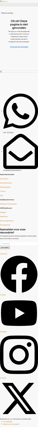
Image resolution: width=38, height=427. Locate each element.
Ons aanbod (4, 179)
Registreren (4, 216)
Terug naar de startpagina (19, 47)
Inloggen (3, 212)
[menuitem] (2, 8)
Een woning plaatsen (7, 221)
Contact (3, 191)
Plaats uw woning (7, 13)
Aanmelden (5, 247)
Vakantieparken (5, 187)
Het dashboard (5, 225)
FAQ (1, 195)
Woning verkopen (6, 183)
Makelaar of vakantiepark (8, 204)
